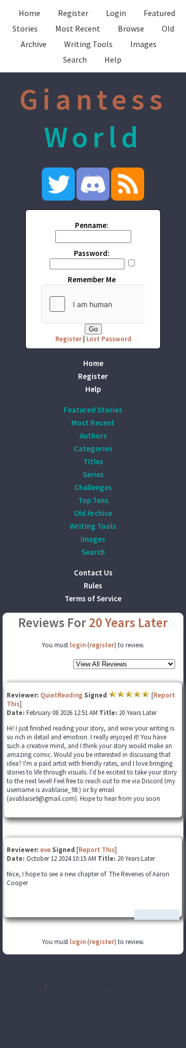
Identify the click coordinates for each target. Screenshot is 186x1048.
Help (112, 59)
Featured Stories (93, 410)
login (78, 645)
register (101, 645)
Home (29, 13)
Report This (97, 849)
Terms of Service (93, 598)
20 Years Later (128, 622)
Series (93, 474)
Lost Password (108, 339)
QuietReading (61, 695)
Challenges (93, 487)
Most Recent (77, 28)
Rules (93, 585)
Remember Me (92, 279)
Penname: (92, 225)
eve (45, 849)
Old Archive (93, 513)
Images (143, 44)
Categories (93, 448)
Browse (131, 28)
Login (116, 13)
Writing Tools (88, 44)
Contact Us (93, 573)
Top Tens (93, 500)
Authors (93, 436)
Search (75, 59)
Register (73, 13)
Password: (92, 253)
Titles (93, 461)
